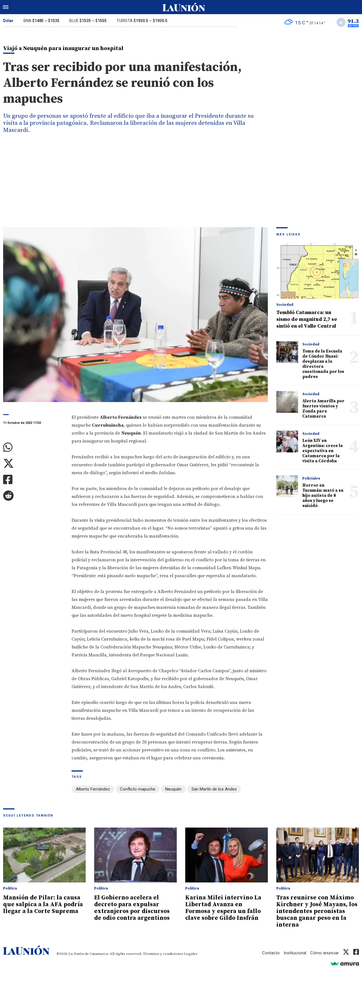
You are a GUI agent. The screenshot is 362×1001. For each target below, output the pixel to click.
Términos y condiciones (163, 953)
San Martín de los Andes (214, 789)
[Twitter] (33, 464)
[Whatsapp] (33, 447)
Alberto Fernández (93, 789)
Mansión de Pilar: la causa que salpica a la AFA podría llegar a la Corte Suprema (43, 904)
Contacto (271, 952)
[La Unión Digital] (184, 7)
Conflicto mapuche (137, 789)
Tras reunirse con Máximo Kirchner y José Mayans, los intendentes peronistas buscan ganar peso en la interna (316, 911)
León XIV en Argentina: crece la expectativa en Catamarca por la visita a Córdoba (322, 451)
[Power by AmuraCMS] (345, 963)
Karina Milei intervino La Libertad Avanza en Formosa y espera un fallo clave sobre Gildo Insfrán (223, 908)
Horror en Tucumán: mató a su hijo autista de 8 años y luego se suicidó (322, 495)
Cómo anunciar (324, 952)
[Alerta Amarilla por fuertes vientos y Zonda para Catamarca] (287, 402)
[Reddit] (33, 496)
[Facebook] (33, 480)
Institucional (295, 952)
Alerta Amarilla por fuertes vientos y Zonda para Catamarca (323, 408)
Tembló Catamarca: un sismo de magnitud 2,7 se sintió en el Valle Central (306, 319)
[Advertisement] (181, 184)
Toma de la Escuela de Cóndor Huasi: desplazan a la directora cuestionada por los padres (323, 364)
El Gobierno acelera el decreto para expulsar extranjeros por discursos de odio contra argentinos (132, 908)
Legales (190, 953)
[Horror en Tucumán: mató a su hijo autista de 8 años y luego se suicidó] (287, 486)
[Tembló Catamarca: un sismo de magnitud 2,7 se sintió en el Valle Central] (317, 271)
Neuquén (173, 789)
